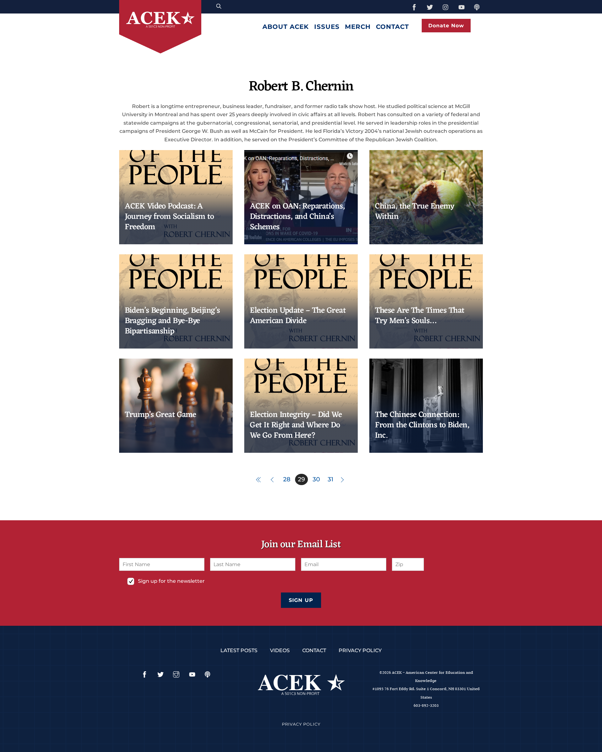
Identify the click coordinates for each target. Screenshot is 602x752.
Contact (392, 26)
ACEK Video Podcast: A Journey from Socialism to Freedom (169, 217)
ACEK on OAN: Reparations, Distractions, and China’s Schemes (297, 217)
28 (286, 479)
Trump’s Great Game (160, 415)
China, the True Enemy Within (414, 211)
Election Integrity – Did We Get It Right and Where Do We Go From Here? (296, 425)
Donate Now (446, 26)
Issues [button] (327, 26)
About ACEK (285, 26)
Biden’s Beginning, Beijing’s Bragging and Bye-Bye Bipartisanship (172, 321)
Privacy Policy (360, 650)
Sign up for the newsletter (171, 581)
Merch (358, 26)
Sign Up (301, 600)
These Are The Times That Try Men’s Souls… (419, 316)
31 (330, 479)
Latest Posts (238, 650)
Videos (280, 650)
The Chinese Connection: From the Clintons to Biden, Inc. (422, 425)
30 (316, 479)
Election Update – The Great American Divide (298, 316)
